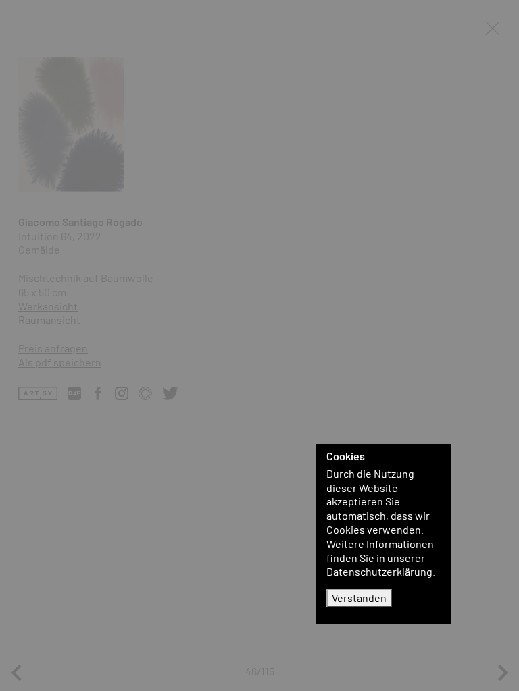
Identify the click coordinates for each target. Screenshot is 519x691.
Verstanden (359, 597)
